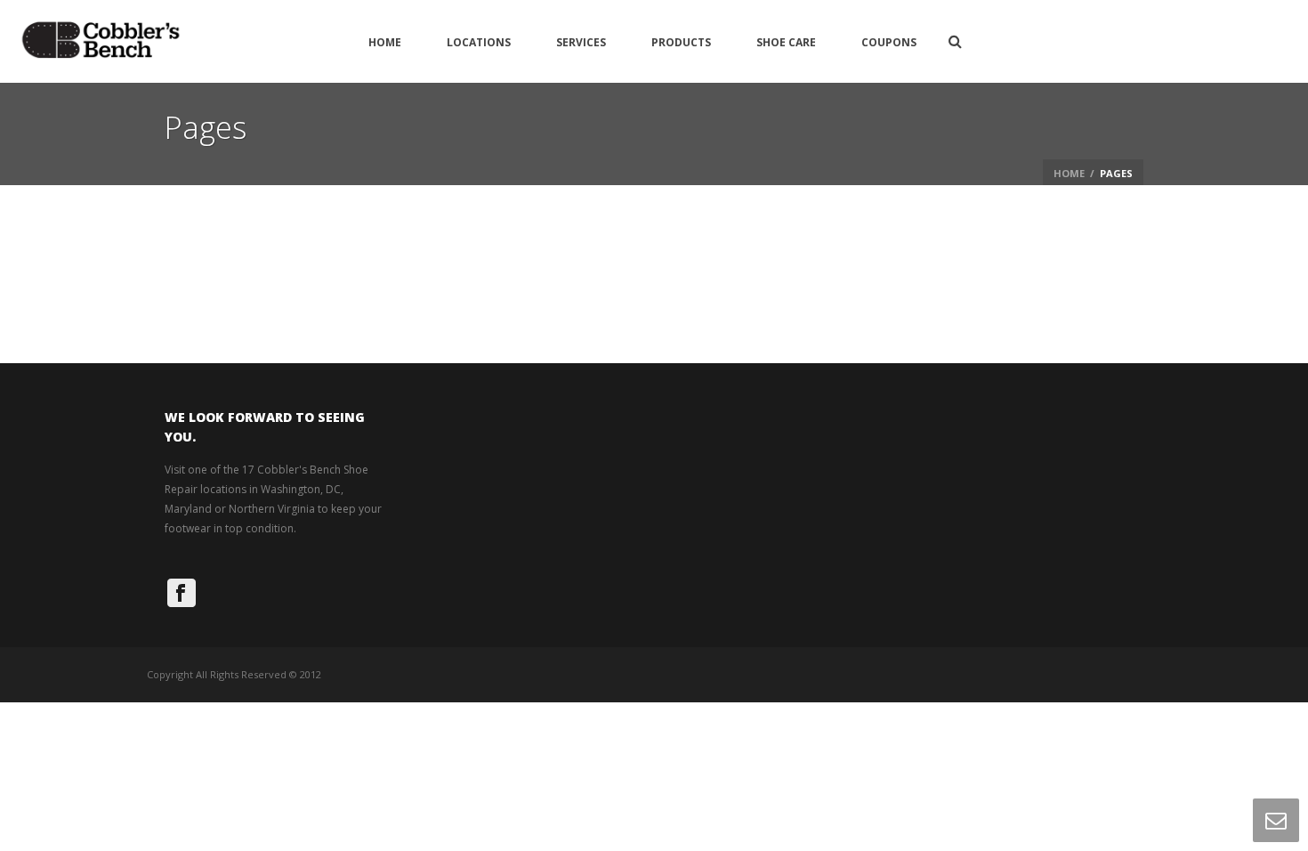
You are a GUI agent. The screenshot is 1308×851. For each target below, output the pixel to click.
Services (581, 42)
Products (681, 42)
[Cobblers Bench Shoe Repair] (100, 41)
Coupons (888, 42)
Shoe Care (786, 42)
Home (384, 42)
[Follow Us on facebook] (181, 593)
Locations (479, 42)
